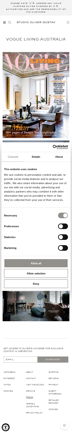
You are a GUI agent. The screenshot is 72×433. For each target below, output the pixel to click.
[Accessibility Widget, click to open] (6, 427)
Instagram (9, 372)
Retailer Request (54, 401)
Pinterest (9, 378)
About (29, 372)
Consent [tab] (13, 156)
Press (29, 397)
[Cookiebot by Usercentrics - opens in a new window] (52, 147)
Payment (53, 385)
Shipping (53, 372)
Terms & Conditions (32, 405)
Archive (30, 391)
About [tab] (59, 156)
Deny (36, 283)
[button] (4, 22)
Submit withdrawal (55, 392)
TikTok (7, 385)
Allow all (36, 263)
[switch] (63, 226)
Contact (31, 378)
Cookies (8, 391)
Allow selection (36, 273)
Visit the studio (35, 385)
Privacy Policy (34, 413)
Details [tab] (36, 156)
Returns (54, 378)
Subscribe (53, 359)
